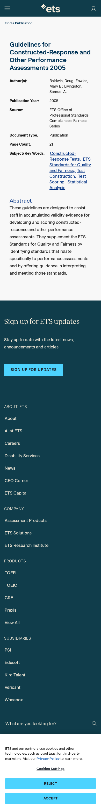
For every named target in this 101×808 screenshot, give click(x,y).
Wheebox (14, 699)
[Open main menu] (7, 8)
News (10, 468)
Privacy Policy (48, 759)
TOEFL (11, 572)
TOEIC (11, 585)
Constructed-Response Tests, (65, 156)
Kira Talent (15, 675)
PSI (8, 650)
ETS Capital (16, 493)
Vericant (12, 687)
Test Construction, (67, 173)
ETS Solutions (18, 533)
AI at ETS (13, 430)
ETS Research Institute (26, 545)
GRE (9, 597)
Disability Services (22, 455)
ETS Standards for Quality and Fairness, (70, 165)
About (11, 418)
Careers (12, 443)
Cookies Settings (50, 769)
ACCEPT (50, 798)
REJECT (50, 783)
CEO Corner (16, 480)
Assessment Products (26, 520)
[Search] (94, 723)
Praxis (10, 610)
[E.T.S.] (50, 8)
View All (12, 622)
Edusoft (12, 662)
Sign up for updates (34, 370)
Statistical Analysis (68, 185)
